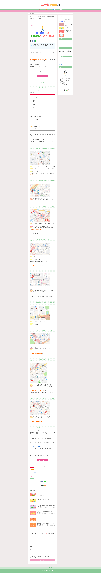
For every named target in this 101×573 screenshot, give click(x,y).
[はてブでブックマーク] (34, 41)
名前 (31, 546)
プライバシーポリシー (51, 570)
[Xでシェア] (31, 41)
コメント (32, 536)
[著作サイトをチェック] (40, 485)
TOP (42, 570)
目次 (42, 82)
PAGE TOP (51, 567)
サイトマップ (57, 570)
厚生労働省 (60, 64)
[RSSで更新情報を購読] (45, 485)
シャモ (65, 75)
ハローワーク (61, 59)
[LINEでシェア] (35, 41)
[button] (71, 16)
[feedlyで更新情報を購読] (43, 485)
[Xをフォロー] (42, 485)
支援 (31, 476)
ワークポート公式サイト (42, 460)
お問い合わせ (46, 570)
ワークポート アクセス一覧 (35, 446)
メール (31, 549)
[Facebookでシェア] (32, 41)
